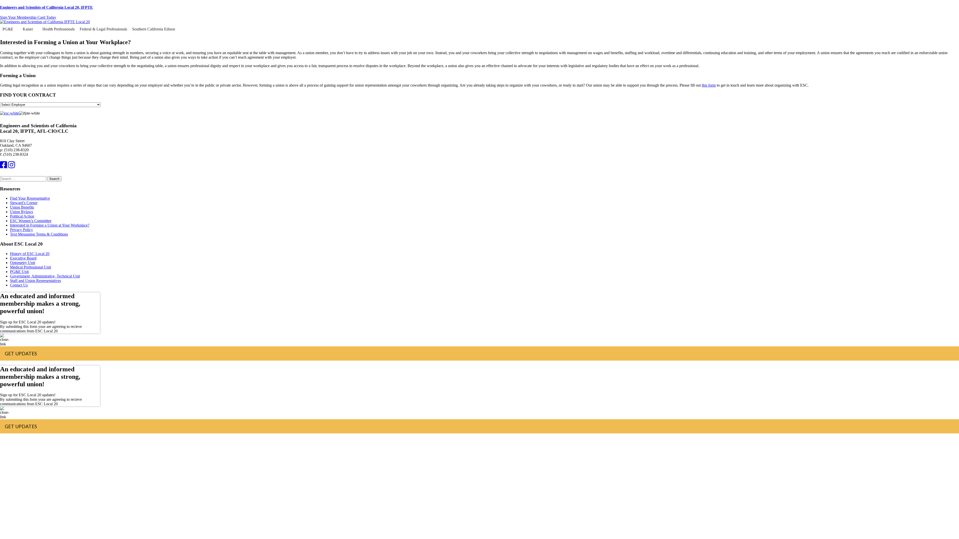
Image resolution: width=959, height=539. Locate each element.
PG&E (7, 29)
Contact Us (19, 285)
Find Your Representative (30, 198)
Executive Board (23, 258)
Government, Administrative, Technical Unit (45, 276)
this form (709, 85)
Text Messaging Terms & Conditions (39, 234)
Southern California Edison (153, 29)
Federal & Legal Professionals (103, 29)
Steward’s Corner (23, 203)
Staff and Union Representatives (35, 280)
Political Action (22, 216)
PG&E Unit (19, 272)
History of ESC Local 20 (29, 254)
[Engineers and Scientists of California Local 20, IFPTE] (45, 22)
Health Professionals (58, 29)
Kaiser (28, 29)
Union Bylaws (21, 212)
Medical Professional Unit (30, 267)
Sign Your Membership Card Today (28, 17)
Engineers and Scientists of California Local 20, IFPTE (46, 7)
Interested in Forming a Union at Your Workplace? (49, 225)
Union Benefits (22, 207)
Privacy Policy (21, 230)
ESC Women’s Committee (30, 221)
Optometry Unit (22, 263)
